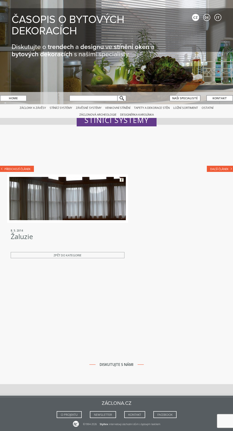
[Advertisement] (116, 148)
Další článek (219, 169)
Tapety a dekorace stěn (152, 108)
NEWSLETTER (103, 415)
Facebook (122, 180)
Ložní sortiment (185, 108)
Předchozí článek (17, 169)
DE (207, 17)
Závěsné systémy (88, 108)
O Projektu (69, 415)
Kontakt (220, 98)
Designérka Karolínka (137, 114)
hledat (122, 98)
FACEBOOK (164, 415)
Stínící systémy (61, 108)
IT (218, 17)
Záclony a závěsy (33, 108)
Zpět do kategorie (67, 255)
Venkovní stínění (117, 108)
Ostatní (207, 108)
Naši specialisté (185, 98)
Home (13, 98)
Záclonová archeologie (97, 114)
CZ (195, 17)
